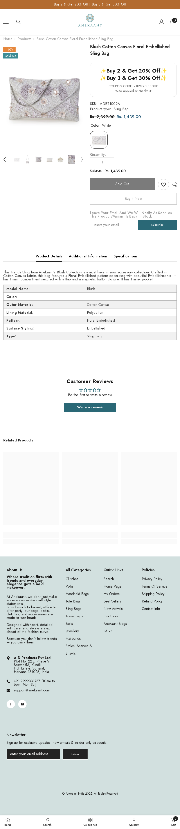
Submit (75, 754)
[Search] (18, 22)
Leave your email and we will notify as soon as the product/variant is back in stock (131, 214)
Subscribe (157, 225)
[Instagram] (22, 704)
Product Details (49, 256)
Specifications (125, 256)
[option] (43, 97)
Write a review (90, 407)
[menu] (6, 22)
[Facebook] (11, 704)
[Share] (173, 184)
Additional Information (88, 256)
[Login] (161, 21)
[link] (163, 184)
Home (8, 39)
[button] (4, 159)
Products (24, 39)
